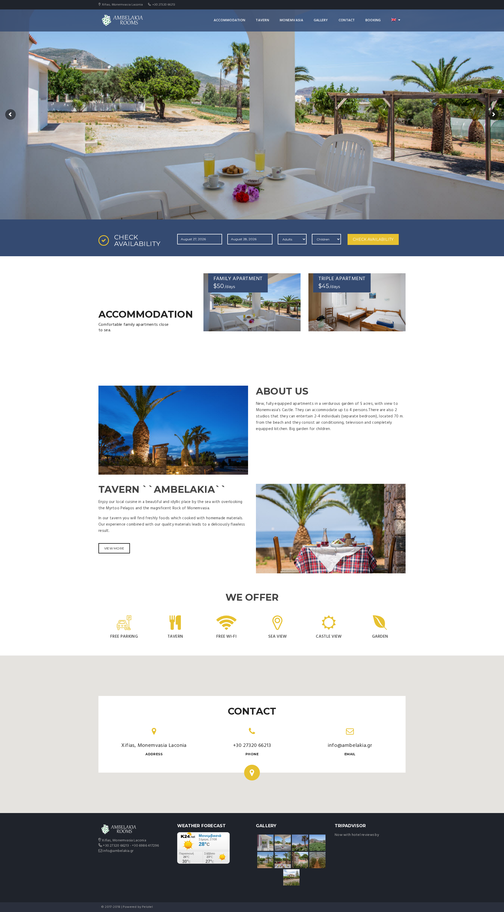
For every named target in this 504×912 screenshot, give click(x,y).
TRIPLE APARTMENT (341, 279)
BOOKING (373, 20)
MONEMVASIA (291, 20)
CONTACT (347, 20)
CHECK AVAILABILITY (373, 239)
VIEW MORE (114, 548)
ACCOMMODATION (229, 20)
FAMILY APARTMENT (237, 279)
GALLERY (321, 20)
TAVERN (262, 20)
